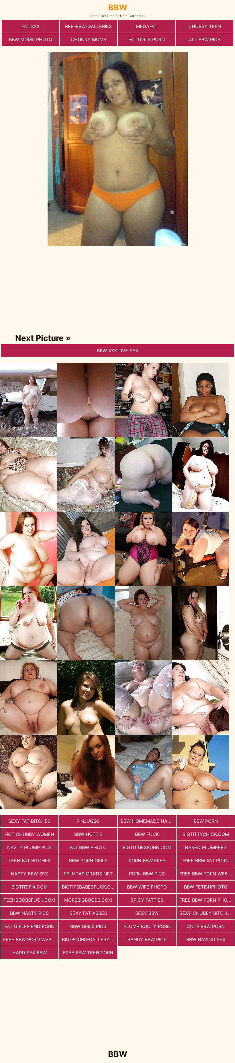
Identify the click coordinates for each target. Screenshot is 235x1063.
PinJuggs (88, 821)
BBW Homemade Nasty (148, 821)
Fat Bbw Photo (88, 847)
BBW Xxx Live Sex (117, 350)
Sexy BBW (146, 913)
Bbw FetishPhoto (205, 887)
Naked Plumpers (205, 847)
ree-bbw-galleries (88, 26)
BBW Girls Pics (88, 926)
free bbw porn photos (207, 900)
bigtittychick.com (206, 834)
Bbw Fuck (147, 834)
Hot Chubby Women (29, 834)
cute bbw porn (206, 926)
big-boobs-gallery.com (89, 939)
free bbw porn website (207, 874)
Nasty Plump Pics (29, 847)
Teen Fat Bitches (29, 860)
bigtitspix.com (29, 887)
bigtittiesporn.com (147, 847)
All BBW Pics (204, 39)
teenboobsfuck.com (29, 900)
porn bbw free (147, 860)
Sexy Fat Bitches (29, 821)
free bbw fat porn (206, 860)
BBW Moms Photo (30, 39)
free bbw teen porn (88, 952)
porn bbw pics (147, 874)
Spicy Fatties (147, 900)
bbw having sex (205, 939)
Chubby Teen (204, 26)
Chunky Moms (88, 39)
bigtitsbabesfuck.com (89, 887)
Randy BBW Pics (147, 939)
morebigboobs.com (88, 900)
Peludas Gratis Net (88, 874)
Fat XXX (30, 26)
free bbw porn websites (30, 939)
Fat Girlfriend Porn (29, 926)
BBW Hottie (88, 834)
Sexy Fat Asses (88, 913)
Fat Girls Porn (146, 39)
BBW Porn (206, 821)
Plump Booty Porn (147, 926)
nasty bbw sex (29, 874)
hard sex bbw (29, 952)
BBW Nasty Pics (29, 913)
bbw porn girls (88, 860)
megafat (146, 26)
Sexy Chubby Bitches (206, 913)
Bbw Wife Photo (147, 887)
